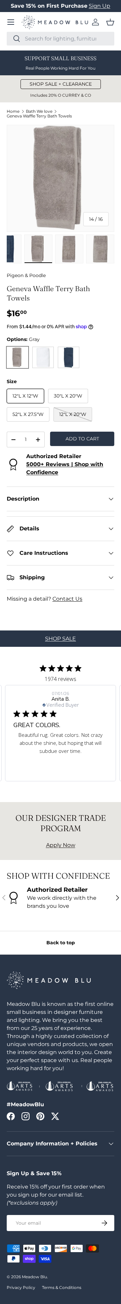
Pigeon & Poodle (26, 275)
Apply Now (60, 845)
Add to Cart (82, 439)
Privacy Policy (21, 1287)
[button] (110, 22)
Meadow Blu (34, 1276)
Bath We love (39, 111)
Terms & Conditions (61, 1287)
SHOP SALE (60, 638)
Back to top (60, 943)
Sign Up (99, 6)
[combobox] (60, 39)
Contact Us (67, 599)
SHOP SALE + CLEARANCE (61, 84)
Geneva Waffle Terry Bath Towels (39, 116)
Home (13, 111)
